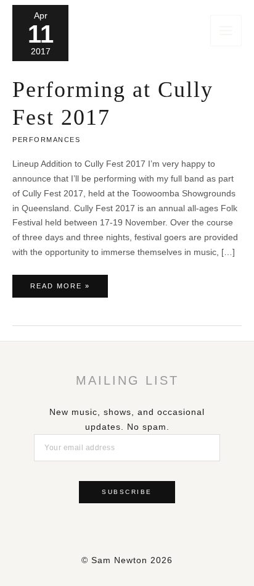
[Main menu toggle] (226, 30)
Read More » (60, 290)
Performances (46, 139)
